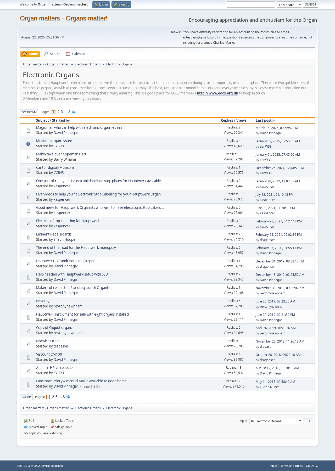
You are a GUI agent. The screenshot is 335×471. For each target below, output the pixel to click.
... (66, 111)
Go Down (29, 112)
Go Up (26, 397)
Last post (264, 120)
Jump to (242, 421)
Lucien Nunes (270, 387)
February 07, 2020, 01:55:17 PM (279, 248)
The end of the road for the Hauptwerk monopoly (76, 247)
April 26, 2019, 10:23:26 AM (276, 328)
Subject (42, 120)
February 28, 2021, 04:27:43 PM (279, 221)
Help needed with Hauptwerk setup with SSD (72, 274)
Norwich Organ (48, 341)
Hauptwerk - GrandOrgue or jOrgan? (65, 261)
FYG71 (59, 146)
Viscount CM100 (49, 354)
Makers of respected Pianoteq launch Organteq (74, 287)
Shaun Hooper (65, 239)
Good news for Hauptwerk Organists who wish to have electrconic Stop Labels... (100, 207)
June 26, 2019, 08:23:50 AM (275, 301)
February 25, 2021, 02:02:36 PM (279, 234)
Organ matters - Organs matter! (64, 18)
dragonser (267, 240)
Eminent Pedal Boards (53, 234)
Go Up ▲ (312, 466)
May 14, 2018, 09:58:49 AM (275, 381)
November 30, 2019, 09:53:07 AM (280, 288)
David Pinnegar (66, 132)
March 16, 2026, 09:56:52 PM (277, 128)
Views (241, 120)
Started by (61, 120)
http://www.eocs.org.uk (217, 93)
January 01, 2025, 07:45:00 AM (278, 154)
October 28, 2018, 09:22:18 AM (278, 354)
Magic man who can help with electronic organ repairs (79, 127)
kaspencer (62, 186)
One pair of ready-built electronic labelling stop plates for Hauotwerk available (98, 180)
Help (274, 466)
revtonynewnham (272, 293)
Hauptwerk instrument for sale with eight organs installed (82, 314)
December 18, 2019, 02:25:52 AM (280, 274)
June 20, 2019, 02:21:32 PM (275, 314)
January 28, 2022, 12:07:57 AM (278, 181)
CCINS (59, 172)
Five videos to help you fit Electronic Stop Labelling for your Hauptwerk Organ (98, 194)
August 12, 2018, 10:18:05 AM (277, 368)
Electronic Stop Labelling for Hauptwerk (68, 220)
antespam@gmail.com (198, 37)
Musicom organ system (54, 140)
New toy (42, 301)
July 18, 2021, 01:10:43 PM (275, 194)
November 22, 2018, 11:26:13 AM (280, 341)
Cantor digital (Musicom (55, 167)
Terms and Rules (292, 466)
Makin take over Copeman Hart (61, 154)
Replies (227, 120)
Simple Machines (52, 465)
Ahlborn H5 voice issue (54, 367)
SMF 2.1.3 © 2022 (28, 465)
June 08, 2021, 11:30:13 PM (275, 208)
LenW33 (266, 146)
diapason (61, 346)
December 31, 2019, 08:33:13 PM (280, 261)
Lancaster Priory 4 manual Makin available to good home (81, 381)
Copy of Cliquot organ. (54, 327)
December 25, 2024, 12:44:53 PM (280, 168)
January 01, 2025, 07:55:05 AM (278, 141)
